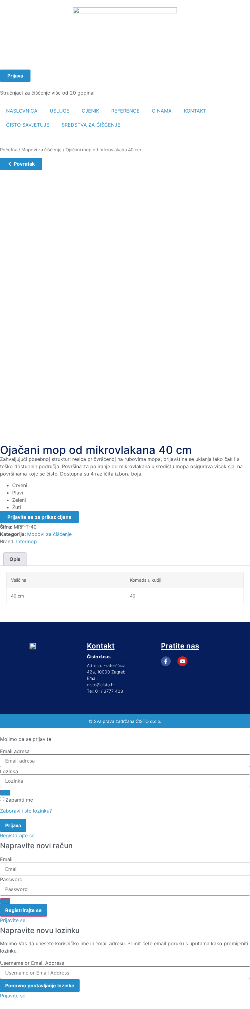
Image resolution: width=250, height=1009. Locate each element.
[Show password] (5, 792)
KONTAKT (195, 111)
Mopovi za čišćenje (41, 150)
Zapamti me (19, 799)
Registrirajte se (17, 835)
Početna (8, 150)
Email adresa (15, 751)
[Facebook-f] (166, 661)
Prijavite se (12, 920)
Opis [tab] (14, 559)
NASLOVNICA (22, 111)
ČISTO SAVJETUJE (27, 125)
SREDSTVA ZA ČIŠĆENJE (91, 125)
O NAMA (162, 111)
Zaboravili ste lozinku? (26, 811)
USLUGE (60, 111)
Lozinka (9, 771)
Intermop (26, 541)
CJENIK (90, 111)
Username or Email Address (32, 963)
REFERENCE (125, 111)
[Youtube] (182, 661)
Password (11, 879)
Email (6, 859)
